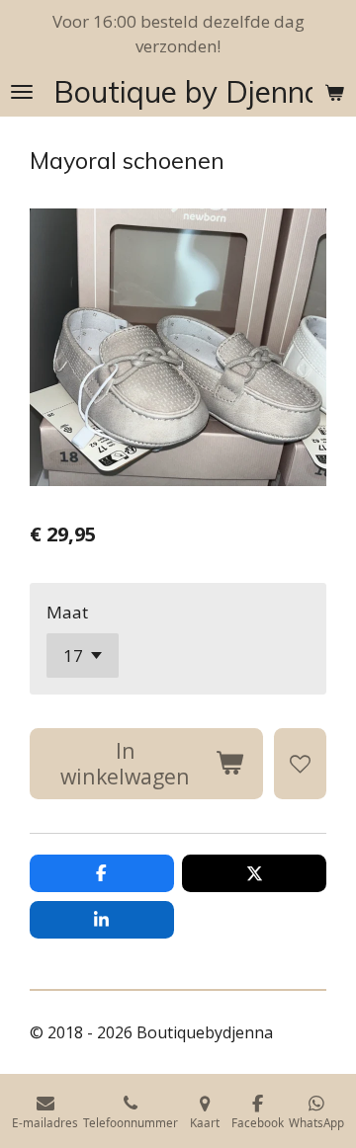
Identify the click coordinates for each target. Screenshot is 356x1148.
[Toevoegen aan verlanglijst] (300, 763)
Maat (67, 612)
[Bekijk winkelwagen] (334, 92)
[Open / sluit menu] (22, 92)
